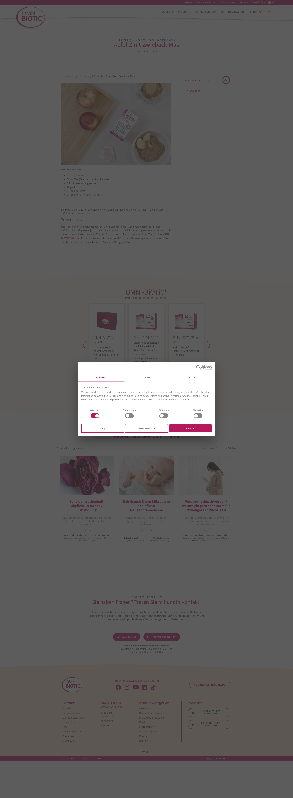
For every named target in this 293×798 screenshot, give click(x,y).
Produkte (184, 12)
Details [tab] (146, 377)
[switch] (129, 415)
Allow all (190, 428)
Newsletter (243, 2)
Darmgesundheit (205, 12)
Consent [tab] (100, 377)
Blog (74, 76)
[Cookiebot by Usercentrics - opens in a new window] (198, 367)
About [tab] (192, 377)
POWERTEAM (258, 2)
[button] (225, 80)
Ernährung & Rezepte (91, 76)
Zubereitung (193, 91)
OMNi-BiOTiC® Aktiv (91, 195)
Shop (253, 12)
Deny (102, 428)
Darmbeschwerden (233, 12)
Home (66, 76)
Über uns (167, 12)
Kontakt (189, 2)
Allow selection (146, 428)
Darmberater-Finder (205, 2)
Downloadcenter (227, 2)
